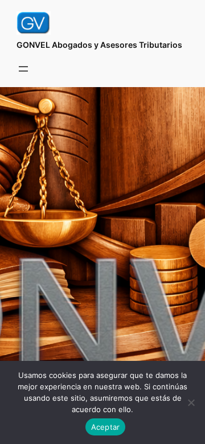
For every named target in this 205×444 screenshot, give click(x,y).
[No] (190, 402)
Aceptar (105, 426)
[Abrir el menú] (23, 69)
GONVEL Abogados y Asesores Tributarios (99, 45)
